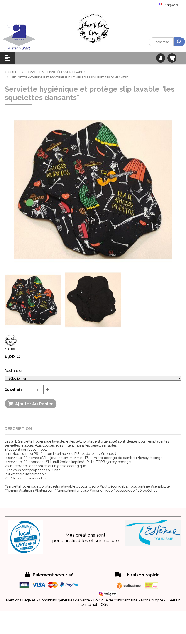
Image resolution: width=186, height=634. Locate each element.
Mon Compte (152, 600)
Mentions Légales (21, 600)
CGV (104, 604)
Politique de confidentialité (115, 600)
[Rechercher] (179, 41)
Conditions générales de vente (64, 600)
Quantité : (13, 390)
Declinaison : (15, 371)
